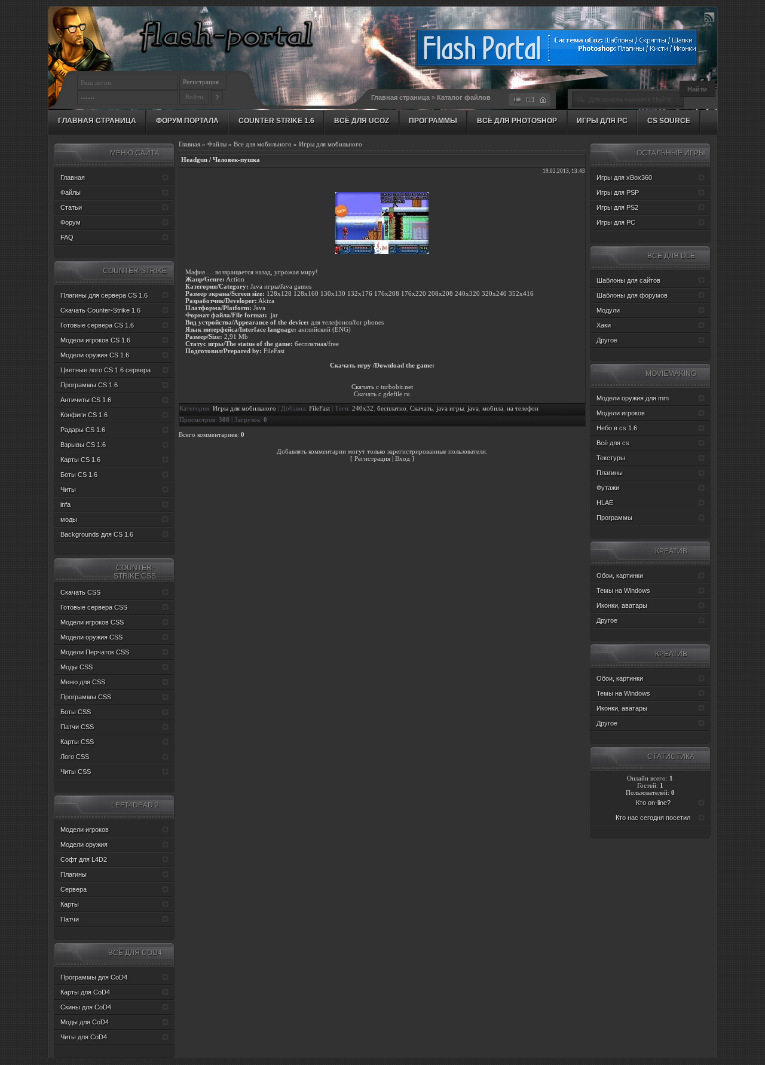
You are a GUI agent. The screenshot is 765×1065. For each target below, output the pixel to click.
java (473, 408)
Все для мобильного (263, 144)
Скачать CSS (80, 592)
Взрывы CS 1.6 (83, 444)
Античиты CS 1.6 (85, 399)
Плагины (73, 874)
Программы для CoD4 (93, 977)
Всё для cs (612, 442)
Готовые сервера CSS (93, 607)
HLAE (604, 502)
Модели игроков (84, 829)
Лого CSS (74, 756)
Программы (433, 121)
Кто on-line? (653, 802)
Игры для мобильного (330, 144)
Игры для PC (615, 222)
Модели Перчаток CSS (94, 652)
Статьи (71, 207)
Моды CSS (76, 667)
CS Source (668, 121)
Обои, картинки (619, 575)
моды (68, 519)
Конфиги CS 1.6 (84, 414)
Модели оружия (84, 844)
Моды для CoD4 (84, 1022)
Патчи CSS (77, 726)
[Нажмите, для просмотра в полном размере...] (382, 251)
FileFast (319, 408)
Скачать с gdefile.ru (382, 393)
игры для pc (602, 121)
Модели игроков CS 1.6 (95, 340)
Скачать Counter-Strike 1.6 (100, 310)
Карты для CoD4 (85, 992)
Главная (189, 144)
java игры (450, 408)
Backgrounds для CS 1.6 (96, 534)
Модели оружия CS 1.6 (94, 355)
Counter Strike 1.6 (276, 121)
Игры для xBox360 (624, 177)
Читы (68, 489)
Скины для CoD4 (85, 1007)
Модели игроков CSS (92, 622)
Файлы (217, 144)
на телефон (522, 408)
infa (65, 504)
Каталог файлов (464, 97)
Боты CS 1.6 (78, 474)
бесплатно (391, 408)
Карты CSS (77, 741)
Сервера (73, 889)
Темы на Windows (623, 590)
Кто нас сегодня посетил (653, 817)
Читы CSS (75, 771)
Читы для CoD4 (83, 1036)
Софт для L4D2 (83, 859)
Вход (402, 458)
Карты (69, 904)
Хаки (603, 325)
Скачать (421, 408)
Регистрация (201, 81)
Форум (70, 222)
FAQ (67, 237)
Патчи (69, 919)
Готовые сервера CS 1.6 (97, 325)
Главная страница (400, 97)
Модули (608, 310)
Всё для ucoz (361, 121)
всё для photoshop (517, 121)
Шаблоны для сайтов (628, 280)
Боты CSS (75, 711)
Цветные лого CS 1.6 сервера (105, 370)
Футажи (607, 487)
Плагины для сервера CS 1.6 (104, 295)
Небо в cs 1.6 (616, 427)
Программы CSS (85, 696)
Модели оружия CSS (91, 637)
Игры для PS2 (617, 207)
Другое (606, 340)
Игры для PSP (617, 192)
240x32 (363, 408)
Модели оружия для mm (632, 398)
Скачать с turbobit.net (382, 386)
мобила (492, 408)
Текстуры (610, 457)
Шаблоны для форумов (632, 295)
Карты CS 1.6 (80, 459)
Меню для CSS (82, 681)
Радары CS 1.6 (82, 429)
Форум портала (187, 121)
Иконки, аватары (621, 605)
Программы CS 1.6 (89, 384)
